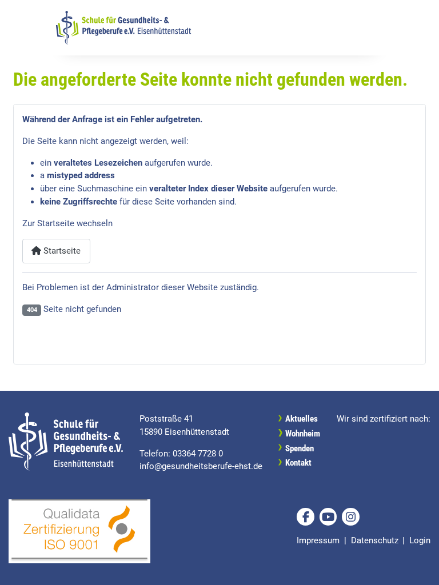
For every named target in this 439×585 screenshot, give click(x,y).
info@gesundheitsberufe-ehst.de (200, 466)
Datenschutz (374, 540)
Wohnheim (302, 433)
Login (419, 540)
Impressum (318, 540)
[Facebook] (305, 516)
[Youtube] (328, 516)
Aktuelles (301, 419)
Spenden (299, 448)
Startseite (61, 251)
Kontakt (298, 463)
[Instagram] (350, 516)
